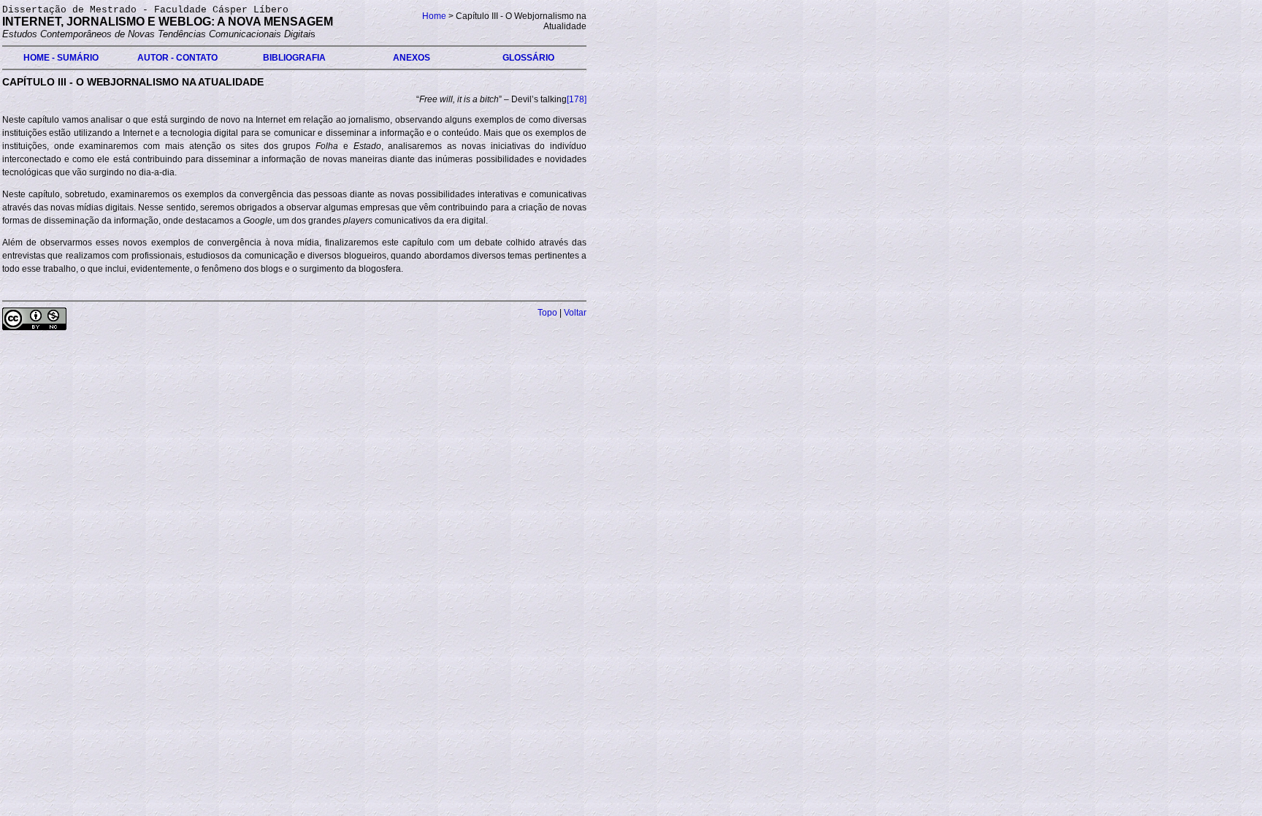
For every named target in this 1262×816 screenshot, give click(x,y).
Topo (547, 313)
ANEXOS (411, 58)
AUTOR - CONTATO (177, 58)
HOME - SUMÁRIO (61, 58)
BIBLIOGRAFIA (294, 58)
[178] (576, 99)
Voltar (575, 313)
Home (434, 16)
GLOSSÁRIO (528, 58)
